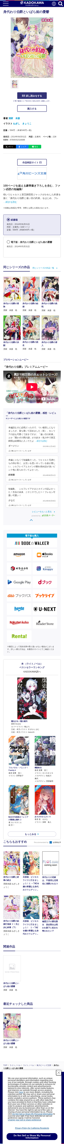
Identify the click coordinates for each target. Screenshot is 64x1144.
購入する (32, 108)
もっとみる (30, 834)
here (21, 1092)
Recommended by (41, 842)
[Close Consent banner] (58, 1072)
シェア (23, 147)
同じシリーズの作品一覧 (43, 268)
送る (36, 147)
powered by (36, 516)
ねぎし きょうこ (22, 123)
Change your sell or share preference (24, 1120)
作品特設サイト (30, 162)
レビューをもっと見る (42, 511)
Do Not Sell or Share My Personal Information (32, 1114)
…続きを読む (10, 202)
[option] (12, 973)
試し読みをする (34, 95)
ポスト (11, 147)
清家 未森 (14, 118)
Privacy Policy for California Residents (32, 1128)
